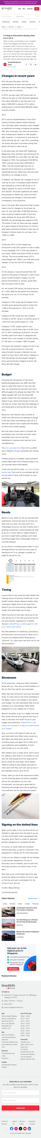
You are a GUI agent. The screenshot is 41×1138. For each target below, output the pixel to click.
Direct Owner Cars (26, 1044)
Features (32, 22)
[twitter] (31, 64)
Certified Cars (25, 1042)
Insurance (5, 1058)
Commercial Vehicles (27, 1054)
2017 (28, 1026)
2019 (28, 1028)
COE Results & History (9, 1065)
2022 (22, 1033)
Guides (24, 22)
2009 (28, 1016)
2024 (22, 1035)
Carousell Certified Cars (10, 1042)
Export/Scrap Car (8, 1021)
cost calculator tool (13, 448)
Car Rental (24, 1049)
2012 (22, 1021)
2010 (22, 1018)
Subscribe (20, 1108)
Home (4, 27)
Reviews (16, 22)
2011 (28, 1018)
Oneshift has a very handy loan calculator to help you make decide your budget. (20, 725)
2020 (22, 1031)
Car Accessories (26, 1057)
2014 (22, 1023)
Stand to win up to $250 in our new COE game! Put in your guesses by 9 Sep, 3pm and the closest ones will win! (20, 2)
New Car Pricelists (8, 1035)
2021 (28, 1031)
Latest (5, 904)
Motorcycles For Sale (27, 1059)
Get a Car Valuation (8, 1023)
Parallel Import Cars (27, 1052)
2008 (22, 1016)
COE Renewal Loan (8, 1053)
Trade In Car (6, 1028)
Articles (11, 27)
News (20, 904)
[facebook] (26, 64)
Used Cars (24, 1047)
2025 (28, 1035)
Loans (4, 1056)
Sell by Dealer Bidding (9, 1016)
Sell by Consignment (9, 1018)
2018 (22, 1028)
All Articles (7, 16)
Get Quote (13, 969)
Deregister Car (7, 1026)
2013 (28, 1021)
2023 (28, 1033)
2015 (28, 1023)
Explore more (32, 898)
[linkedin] (35, 64)
